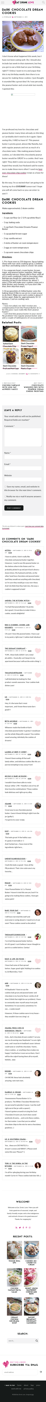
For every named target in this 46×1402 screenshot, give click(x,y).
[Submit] (37, 1340)
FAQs (32, 1385)
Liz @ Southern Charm (15, 1139)
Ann (6, 983)
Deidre (8, 1071)
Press (38, 1385)
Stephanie (7, 17)
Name (7, 453)
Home (19, 1385)
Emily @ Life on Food (14, 959)
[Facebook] (23, 1227)
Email (7, 464)
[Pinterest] (26, 1227)
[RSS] (16, 1227)
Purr (32, 1394)
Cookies (14, 374)
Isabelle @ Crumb (13, 1092)
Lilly (7, 831)
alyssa (8, 550)
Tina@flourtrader (13, 673)
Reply (10, 552)
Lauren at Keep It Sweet (16, 752)
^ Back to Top (10, 1385)
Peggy (8, 883)
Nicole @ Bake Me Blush (16, 776)
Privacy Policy (29, 1389)
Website (8, 475)
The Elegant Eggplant (15, 648)
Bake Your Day (12, 910)
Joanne (8, 804)
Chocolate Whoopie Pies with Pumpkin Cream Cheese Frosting (34, 387)
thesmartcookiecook (15, 935)
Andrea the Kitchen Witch (17, 601)
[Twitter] (20, 1227)
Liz (6, 697)
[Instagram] (29, 1227)
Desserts (22, 374)
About (26, 1385)
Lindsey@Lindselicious (15, 859)
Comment (9, 426)
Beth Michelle (11, 721)
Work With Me (16, 1389)
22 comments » (34, 374)
